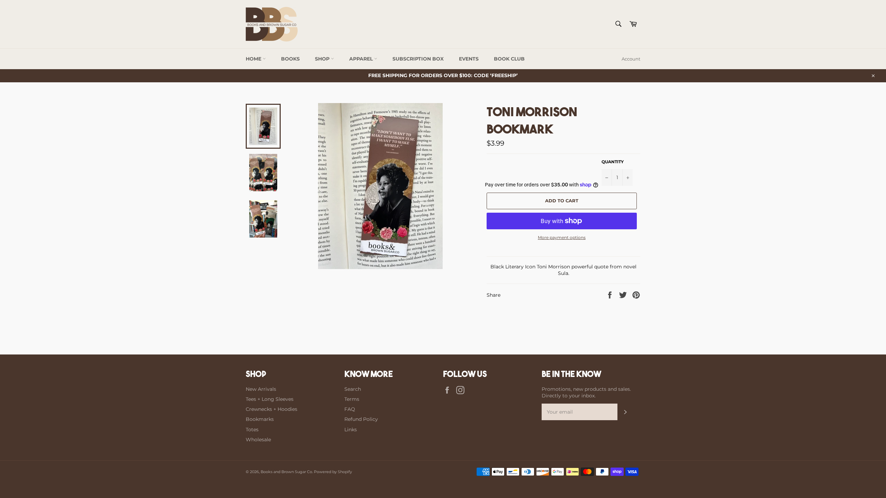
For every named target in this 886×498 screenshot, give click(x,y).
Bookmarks (260, 419)
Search (352, 389)
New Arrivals (261, 389)
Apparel (361, 59)
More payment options (562, 237)
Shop (323, 59)
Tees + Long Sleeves (269, 399)
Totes (252, 429)
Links (350, 429)
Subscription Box (418, 59)
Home (254, 59)
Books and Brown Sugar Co (286, 471)
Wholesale (258, 439)
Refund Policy (361, 419)
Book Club (509, 59)
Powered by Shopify (333, 471)
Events (469, 59)
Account (631, 59)
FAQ (349, 409)
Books (290, 59)
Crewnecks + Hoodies (271, 409)
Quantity (613, 161)
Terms (351, 399)
